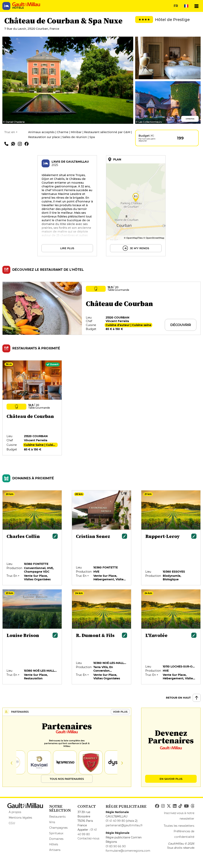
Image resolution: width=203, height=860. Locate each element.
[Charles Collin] (32, 537)
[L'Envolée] (171, 637)
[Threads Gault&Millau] (192, 806)
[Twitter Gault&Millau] (169, 806)
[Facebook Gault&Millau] (157, 806)
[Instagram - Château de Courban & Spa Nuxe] (21, 143)
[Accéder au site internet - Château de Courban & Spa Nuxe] (14, 143)
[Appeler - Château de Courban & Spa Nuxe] (7, 143)
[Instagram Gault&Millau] (163, 806)
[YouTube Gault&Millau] (186, 806)
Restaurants (57, 816)
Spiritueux (56, 833)
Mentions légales (20, 817)
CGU (12, 823)
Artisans (54, 850)
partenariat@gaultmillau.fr (124, 825)
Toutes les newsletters (179, 826)
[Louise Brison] (32, 637)
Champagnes (58, 827)
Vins (52, 822)
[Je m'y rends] (135, 205)
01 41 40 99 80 (115, 821)
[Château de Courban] (32, 408)
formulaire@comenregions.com (128, 850)
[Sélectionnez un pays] (186, 6)
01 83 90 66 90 (116, 846)
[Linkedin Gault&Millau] (174, 806)
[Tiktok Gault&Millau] (180, 806)
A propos (15, 812)
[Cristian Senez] (101, 537)
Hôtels (53, 844)
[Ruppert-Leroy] (171, 537)
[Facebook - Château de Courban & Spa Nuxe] (28, 143)
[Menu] (196, 6)
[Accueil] (26, 4)
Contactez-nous (88, 838)
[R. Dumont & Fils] (101, 637)
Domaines (56, 839)
